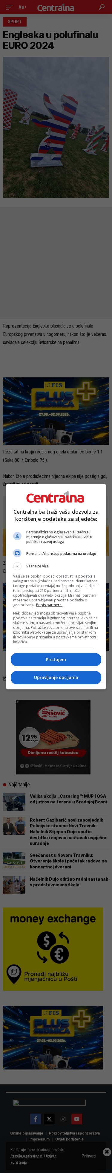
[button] (56, 566)
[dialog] (56, 586)
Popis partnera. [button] (49, 604)
